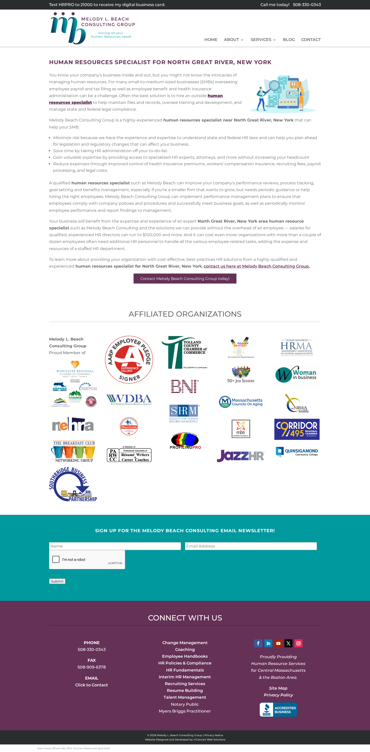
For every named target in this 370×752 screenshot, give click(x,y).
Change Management (185, 642)
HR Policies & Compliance (184, 663)
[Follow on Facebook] (258, 643)
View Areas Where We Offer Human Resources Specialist (73, 748)
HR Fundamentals (185, 670)
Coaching (185, 649)
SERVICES (261, 40)
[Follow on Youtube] (278, 643)
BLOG (289, 40)
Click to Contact (91, 685)
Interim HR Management (185, 677)
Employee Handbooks (185, 656)
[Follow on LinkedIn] (268, 643)
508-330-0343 (307, 4)
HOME (210, 40)
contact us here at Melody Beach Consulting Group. (257, 266)
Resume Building (185, 690)
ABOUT (231, 40)
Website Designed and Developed (167, 739)
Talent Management (185, 697)
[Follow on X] (288, 643)
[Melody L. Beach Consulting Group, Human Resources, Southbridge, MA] (278, 709)
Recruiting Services (185, 683)
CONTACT (311, 40)
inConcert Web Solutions (209, 739)
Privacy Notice (213, 735)
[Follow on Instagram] (298, 643)
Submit (57, 581)
